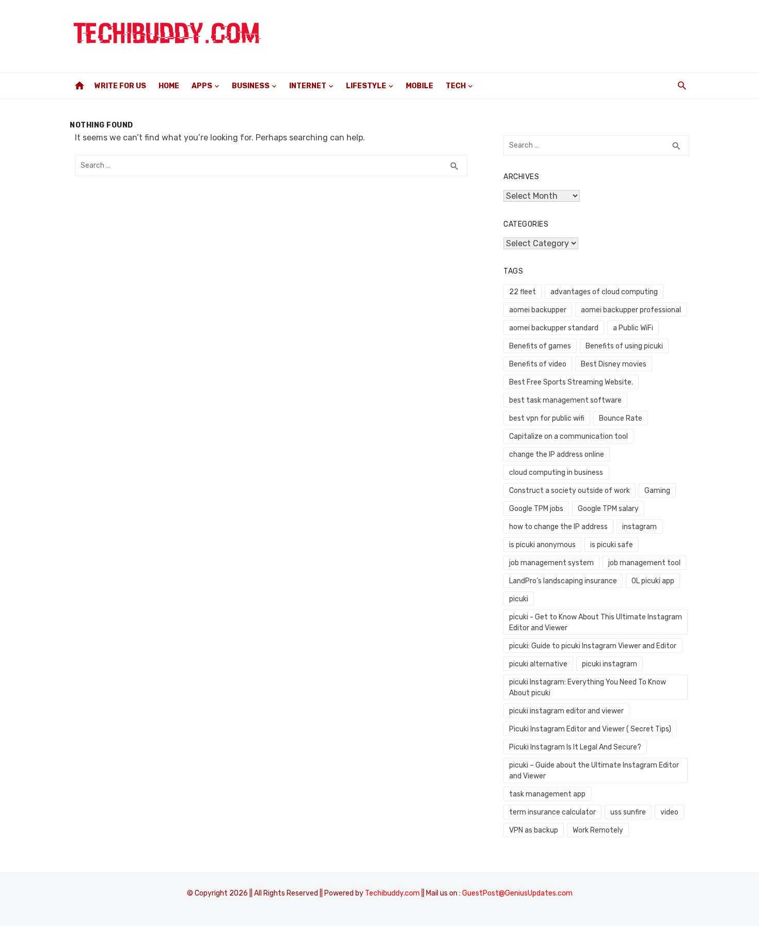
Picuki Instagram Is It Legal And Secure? (575, 747)
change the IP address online (556, 454)
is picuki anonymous (542, 544)
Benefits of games (540, 346)
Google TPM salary (608, 508)
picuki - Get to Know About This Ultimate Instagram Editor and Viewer (595, 622)
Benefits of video (537, 364)
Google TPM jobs (536, 508)
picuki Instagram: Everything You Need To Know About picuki (587, 687)
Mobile (419, 86)
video (669, 812)
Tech (456, 86)
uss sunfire (628, 812)
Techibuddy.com (392, 893)
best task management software (565, 400)
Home (169, 86)
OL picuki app (652, 581)
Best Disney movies (613, 364)
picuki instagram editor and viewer (566, 711)
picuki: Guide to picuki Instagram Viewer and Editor (592, 646)
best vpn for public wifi (546, 418)
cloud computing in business (556, 472)
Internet (307, 86)
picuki (518, 599)
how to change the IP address (558, 526)
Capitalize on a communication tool (568, 436)
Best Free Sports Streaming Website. (571, 382)
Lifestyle (366, 86)
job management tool (644, 562)
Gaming (657, 490)
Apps (202, 86)
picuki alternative (538, 664)
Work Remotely (598, 830)
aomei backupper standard (553, 328)
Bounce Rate (620, 418)
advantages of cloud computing (604, 292)
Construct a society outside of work (569, 490)
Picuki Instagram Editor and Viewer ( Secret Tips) (590, 729)
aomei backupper (537, 310)
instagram (639, 526)
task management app (547, 794)
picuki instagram (609, 664)
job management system (551, 562)
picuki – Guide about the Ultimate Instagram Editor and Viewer (594, 770)
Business (251, 86)
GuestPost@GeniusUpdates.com (517, 893)
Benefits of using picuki (624, 346)
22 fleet (522, 292)
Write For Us (120, 86)
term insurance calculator (552, 812)
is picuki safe (611, 544)
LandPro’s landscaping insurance (563, 581)
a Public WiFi (633, 328)
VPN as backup (533, 830)
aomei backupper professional (631, 310)
